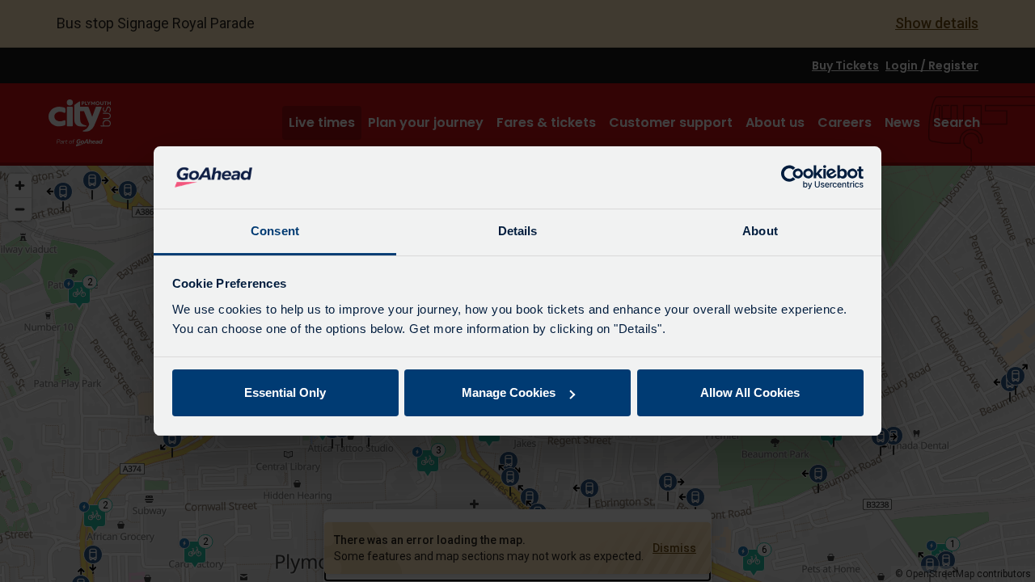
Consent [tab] (275, 231)
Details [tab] (518, 231)
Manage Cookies (509, 392)
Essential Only (285, 392)
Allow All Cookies (750, 392)
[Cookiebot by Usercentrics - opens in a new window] (793, 178)
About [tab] (760, 231)
